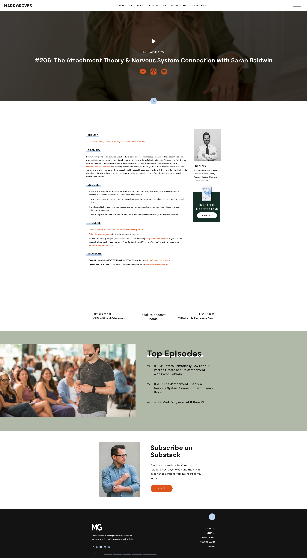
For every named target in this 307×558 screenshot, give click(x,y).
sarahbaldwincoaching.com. (101, 245)
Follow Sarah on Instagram (100, 234)
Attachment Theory (95, 142)
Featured (109, 142)
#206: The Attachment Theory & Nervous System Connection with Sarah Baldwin (183, 388)
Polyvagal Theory (121, 142)
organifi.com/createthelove (158, 260)
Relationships (135, 142)
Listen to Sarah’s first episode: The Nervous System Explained (116, 229)
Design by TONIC (137, 554)
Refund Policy (127, 554)
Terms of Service (117, 554)
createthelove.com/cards (156, 264)
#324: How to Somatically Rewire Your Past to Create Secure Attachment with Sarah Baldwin (182, 370)
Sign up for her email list (157, 238)
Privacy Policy (108, 554)
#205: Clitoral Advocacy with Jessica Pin (118, 318)
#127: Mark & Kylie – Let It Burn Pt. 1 (180, 402)
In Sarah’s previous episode (98, 166)
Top (143, 142)
